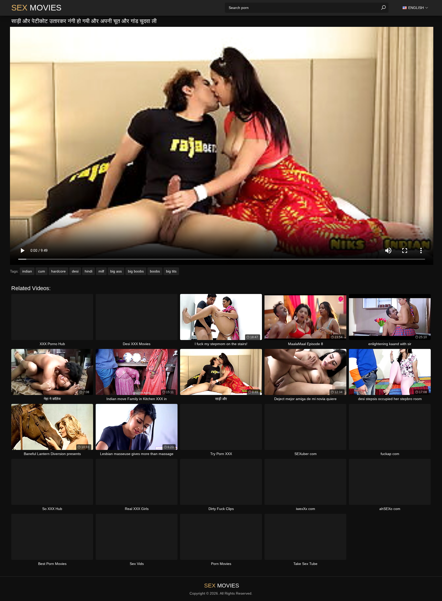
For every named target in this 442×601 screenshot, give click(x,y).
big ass (116, 271)
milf (101, 271)
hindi (88, 271)
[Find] (383, 8)
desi (75, 271)
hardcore (58, 271)
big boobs (136, 271)
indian (27, 271)
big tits (171, 271)
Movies (36, 7)
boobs (155, 271)
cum (41, 271)
